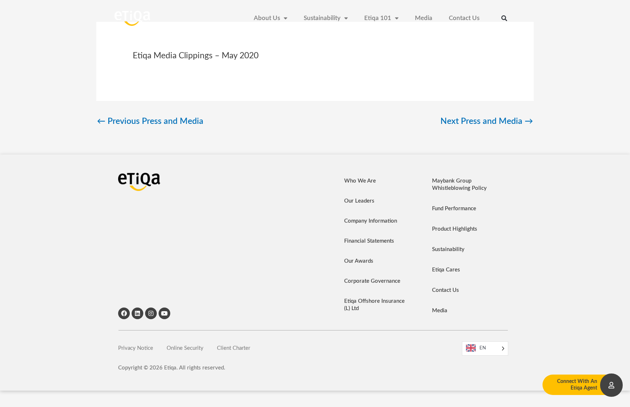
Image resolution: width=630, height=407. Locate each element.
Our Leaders (359, 201)
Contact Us (464, 18)
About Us (267, 18)
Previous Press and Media (150, 121)
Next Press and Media (486, 121)
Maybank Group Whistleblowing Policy (459, 184)
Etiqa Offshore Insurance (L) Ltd (374, 304)
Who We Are (360, 181)
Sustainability (322, 18)
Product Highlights (454, 229)
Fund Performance (454, 208)
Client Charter (233, 348)
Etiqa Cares (446, 270)
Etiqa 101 (377, 18)
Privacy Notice (135, 348)
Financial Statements (369, 241)
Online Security (185, 348)
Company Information (370, 221)
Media (423, 18)
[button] (504, 18)
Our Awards (358, 261)
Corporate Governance (372, 281)
